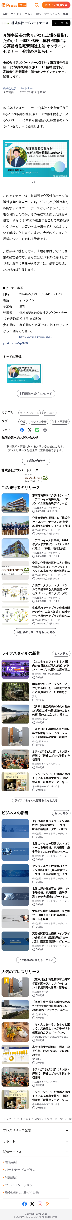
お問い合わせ (36, 460)
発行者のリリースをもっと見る (36, 632)
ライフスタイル (29, 412)
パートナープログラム (19, 1169)
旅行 (38, 14)
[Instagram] (40, 1204)
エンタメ (16, 14)
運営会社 (10, 1162)
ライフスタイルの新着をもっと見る (36, 800)
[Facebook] (22, 430)
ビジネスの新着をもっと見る (36, 960)
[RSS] (47, 1204)
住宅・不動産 (60, 421)
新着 (5, 14)
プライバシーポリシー (19, 1185)
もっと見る (61, 653)
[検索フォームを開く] (36, 5)
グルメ (29, 14)
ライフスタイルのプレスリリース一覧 (40, 1118)
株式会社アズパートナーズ (19, 88)
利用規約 (10, 1177)
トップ (7, 1118)
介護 (23, 421)
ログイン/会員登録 (56, 5)
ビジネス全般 (39, 421)
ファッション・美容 (56, 14)
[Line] (37, 430)
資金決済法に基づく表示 (21, 1192)
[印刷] (45, 430)
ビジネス (49, 412)
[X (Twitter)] (29, 430)
